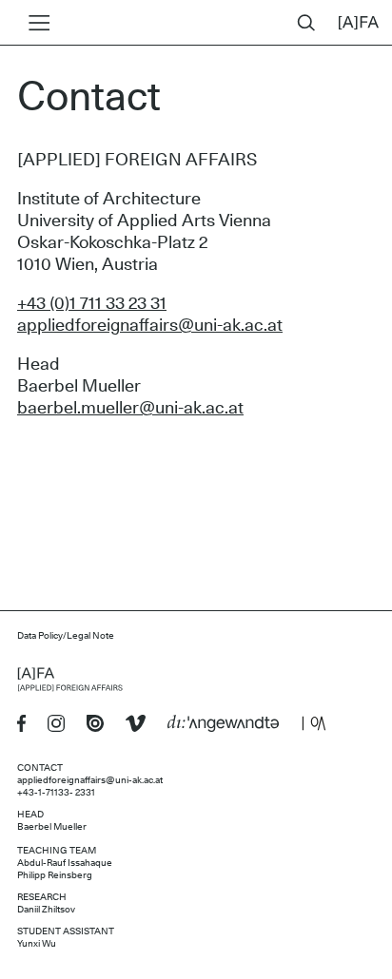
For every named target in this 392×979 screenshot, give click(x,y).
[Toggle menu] (35, 23)
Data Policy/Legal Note (65, 636)
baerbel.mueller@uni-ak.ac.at (130, 408)
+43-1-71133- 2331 (56, 792)
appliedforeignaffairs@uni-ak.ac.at (150, 326)
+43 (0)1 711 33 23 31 (92, 304)
